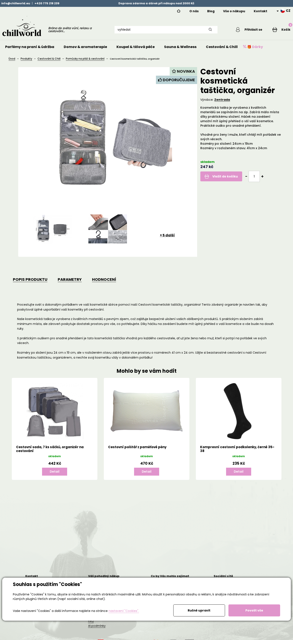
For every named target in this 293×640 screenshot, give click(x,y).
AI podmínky (97, 626)
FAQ (91, 621)
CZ (288, 11)
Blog (210, 11)
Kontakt (260, 11)
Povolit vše (254, 610)
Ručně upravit (199, 610)
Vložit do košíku (225, 176)
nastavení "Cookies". (124, 611)
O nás (194, 11)
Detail (54, 471)
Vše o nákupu (234, 11)
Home (178, 11)
